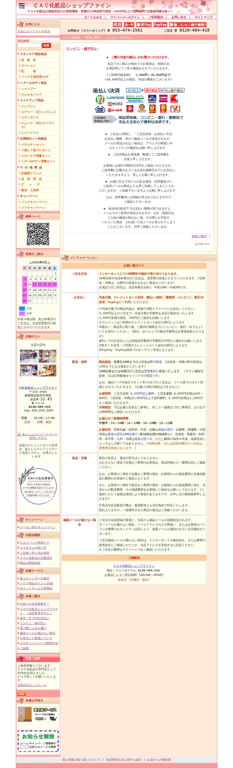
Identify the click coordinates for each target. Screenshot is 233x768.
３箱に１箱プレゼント (36, 150)
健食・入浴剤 (30, 190)
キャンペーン (29, 196)
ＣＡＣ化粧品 (71, 37)
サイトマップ (204, 17)
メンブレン (28, 106)
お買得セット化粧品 (33, 138)
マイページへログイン (125, 17)
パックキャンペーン (34, 202)
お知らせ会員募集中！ (34, 604)
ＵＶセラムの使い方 (33, 547)
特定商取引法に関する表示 (124, 759)
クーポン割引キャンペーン (37, 527)
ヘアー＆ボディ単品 (33, 83)
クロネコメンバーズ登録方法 (39, 643)
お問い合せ (179, 17)
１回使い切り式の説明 (34, 553)
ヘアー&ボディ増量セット (38, 161)
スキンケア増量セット (36, 155)
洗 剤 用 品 (31, 179)
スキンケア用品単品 (33, 54)
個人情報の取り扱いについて (81, 759)
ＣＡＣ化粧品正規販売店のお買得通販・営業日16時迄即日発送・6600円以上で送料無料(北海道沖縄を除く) (100, 11)
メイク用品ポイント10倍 (36, 583)
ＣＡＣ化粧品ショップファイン (69, 5)
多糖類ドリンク (31, 173)
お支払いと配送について (36, 638)
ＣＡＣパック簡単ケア (34, 542)
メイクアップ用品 (32, 100)
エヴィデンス (30, 117)
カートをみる (93, 17)
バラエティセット (33, 144)
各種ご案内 (32, 596)
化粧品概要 (32, 535)
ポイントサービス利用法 (36, 588)
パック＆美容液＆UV (34, 76)
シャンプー (28, 88)
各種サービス (34, 570)
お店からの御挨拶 (159, 759)
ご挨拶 (24, 648)
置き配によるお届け (33, 628)
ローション (28, 65)
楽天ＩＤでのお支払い (34, 618)
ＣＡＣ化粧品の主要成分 (36, 558)
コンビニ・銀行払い (33, 623)
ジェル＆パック (31, 94)
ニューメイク (30, 132)
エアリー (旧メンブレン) (38, 112)
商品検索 (23, 40)
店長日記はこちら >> (32, 685)
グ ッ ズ (30, 184)
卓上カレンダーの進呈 (34, 578)
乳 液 (28, 71)
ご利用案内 (155, 17)
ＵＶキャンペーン (33, 207)
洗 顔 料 (28, 60)
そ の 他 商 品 (31, 167)
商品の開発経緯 (30, 563)
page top (203, 243)
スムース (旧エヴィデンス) (37, 125)
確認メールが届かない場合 (37, 633)
